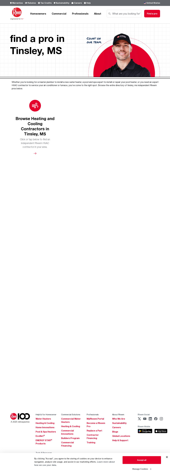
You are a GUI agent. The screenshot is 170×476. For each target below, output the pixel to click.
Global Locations (121, 436)
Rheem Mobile (144, 426)
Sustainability (62, 3)
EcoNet (40, 436)
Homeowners (38, 13)
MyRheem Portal (95, 418)
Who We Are (118, 418)
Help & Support (120, 440)
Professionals (80, 13)
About (97, 13)
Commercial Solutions (70, 414)
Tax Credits (46, 3)
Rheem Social (144, 414)
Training (91, 442)
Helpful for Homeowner (46, 414)
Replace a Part (94, 430)
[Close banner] (167, 457)
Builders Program (70, 438)
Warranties (17, 3)
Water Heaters (43, 418)
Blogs (115, 431)
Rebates (32, 3)
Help (88, 3)
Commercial (59, 13)
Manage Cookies (140, 469)
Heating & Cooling (45, 423)
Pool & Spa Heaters (46, 431)
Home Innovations (45, 427)
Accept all (141, 460)
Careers (78, 3)
